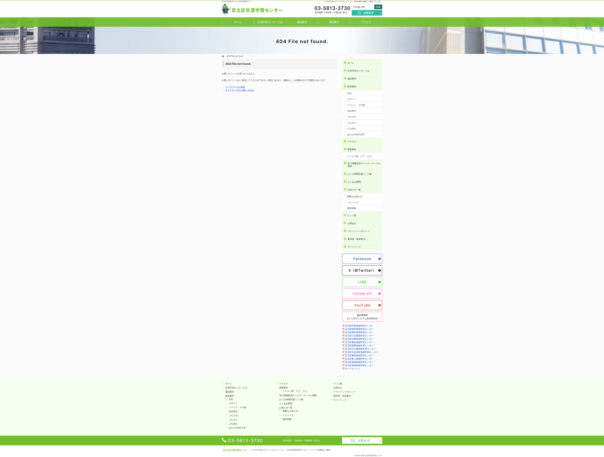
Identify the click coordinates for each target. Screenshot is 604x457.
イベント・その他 (356, 105)
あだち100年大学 (355, 134)
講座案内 (351, 86)
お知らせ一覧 (354, 189)
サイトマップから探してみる (239, 90)
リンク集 (351, 215)
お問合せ (351, 223)
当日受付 (351, 110)
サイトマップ (354, 246)
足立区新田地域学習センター (359, 345)
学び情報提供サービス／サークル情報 (363, 164)
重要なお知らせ (355, 196)
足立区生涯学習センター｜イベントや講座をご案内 (308, 450)
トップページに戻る (235, 86)
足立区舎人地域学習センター (359, 358)
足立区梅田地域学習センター (359, 329)
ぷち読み (351, 128)
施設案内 (351, 78)
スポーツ (351, 99)
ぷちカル (351, 122)
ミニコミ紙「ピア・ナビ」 (360, 156)
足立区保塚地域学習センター (359, 365)
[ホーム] (223, 56)
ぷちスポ (351, 116)
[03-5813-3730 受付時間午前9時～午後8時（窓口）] (332, 10)
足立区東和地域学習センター (359, 355)
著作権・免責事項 (356, 239)
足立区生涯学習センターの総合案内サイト (237, 1)
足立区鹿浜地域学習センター (359, 342)
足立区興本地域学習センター (359, 332)
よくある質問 (354, 181)
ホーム (350, 62)
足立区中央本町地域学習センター (361, 352)
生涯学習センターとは (358, 70)
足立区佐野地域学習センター (359, 338)
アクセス (351, 141)
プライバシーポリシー (358, 231)
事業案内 (351, 149)
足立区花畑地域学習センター (359, 362)
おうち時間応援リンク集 (359, 174)
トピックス (352, 202)
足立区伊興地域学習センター (359, 325)
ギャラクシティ (352, 368)
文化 (349, 93)
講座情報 (351, 208)
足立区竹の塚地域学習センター (360, 348)
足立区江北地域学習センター (359, 335)
